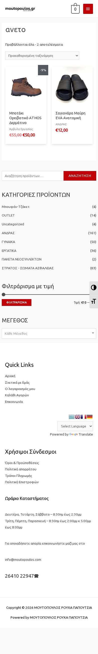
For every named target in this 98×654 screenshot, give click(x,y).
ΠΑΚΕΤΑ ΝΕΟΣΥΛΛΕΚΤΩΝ (21, 259)
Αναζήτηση (80, 176)
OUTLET (8, 215)
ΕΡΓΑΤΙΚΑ (9, 251)
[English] (77, 417)
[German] (89, 417)
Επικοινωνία (14, 402)
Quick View (25, 104)
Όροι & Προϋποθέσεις (22, 463)
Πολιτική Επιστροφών (22, 482)
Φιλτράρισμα (16, 302)
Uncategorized (13, 224)
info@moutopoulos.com (23, 560)
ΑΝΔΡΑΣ (8, 233)
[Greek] (71, 417)
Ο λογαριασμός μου (20, 389)
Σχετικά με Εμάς (17, 382)
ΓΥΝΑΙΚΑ (8, 242)
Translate (86, 434)
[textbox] (49, 333)
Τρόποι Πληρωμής (18, 476)
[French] (83, 417)
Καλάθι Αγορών (17, 395)
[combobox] (49, 333)
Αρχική (10, 376)
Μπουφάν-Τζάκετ (16, 207)
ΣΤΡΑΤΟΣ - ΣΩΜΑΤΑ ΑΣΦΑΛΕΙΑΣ (28, 268)
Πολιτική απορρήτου (20, 469)
